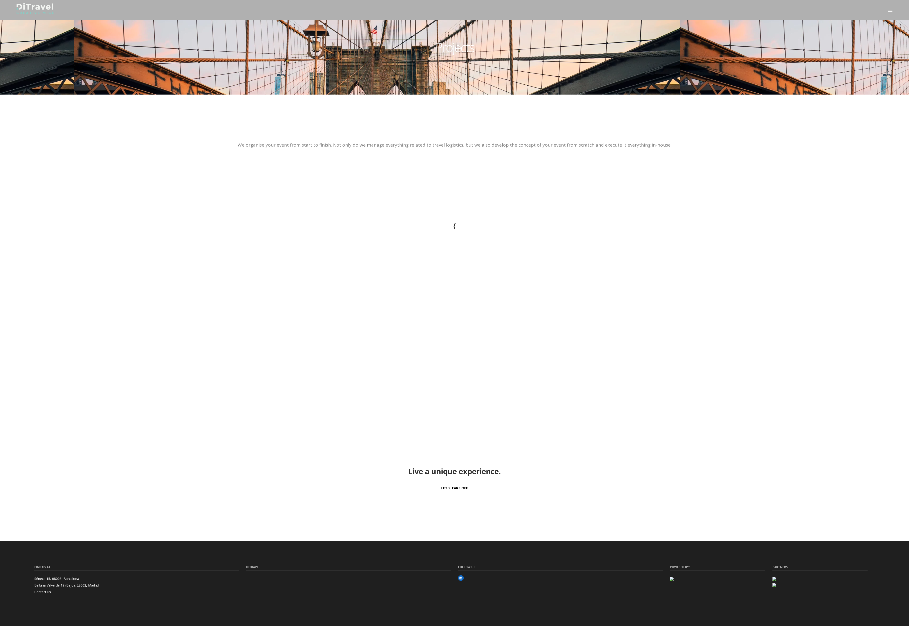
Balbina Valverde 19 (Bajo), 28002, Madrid (66, 585)
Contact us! (43, 592)
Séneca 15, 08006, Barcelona (56, 578)
